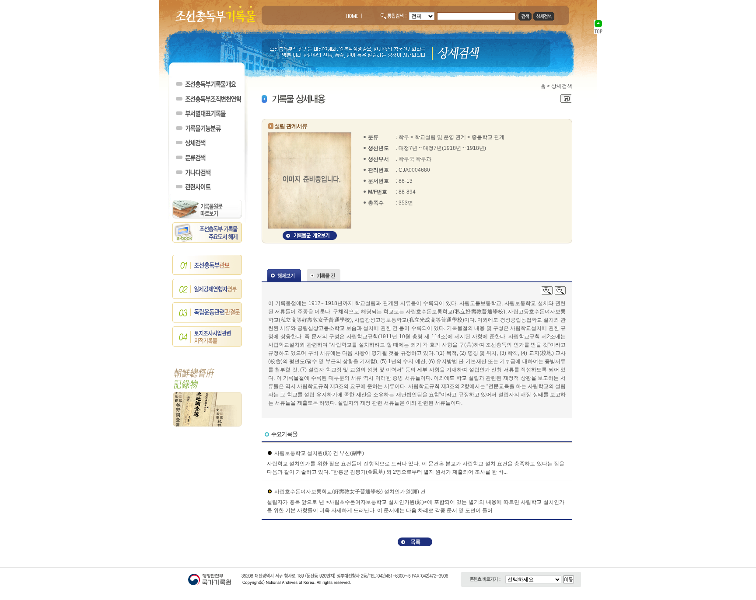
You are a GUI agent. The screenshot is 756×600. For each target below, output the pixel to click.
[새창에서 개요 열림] (310, 238)
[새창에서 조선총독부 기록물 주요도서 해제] (207, 241)
